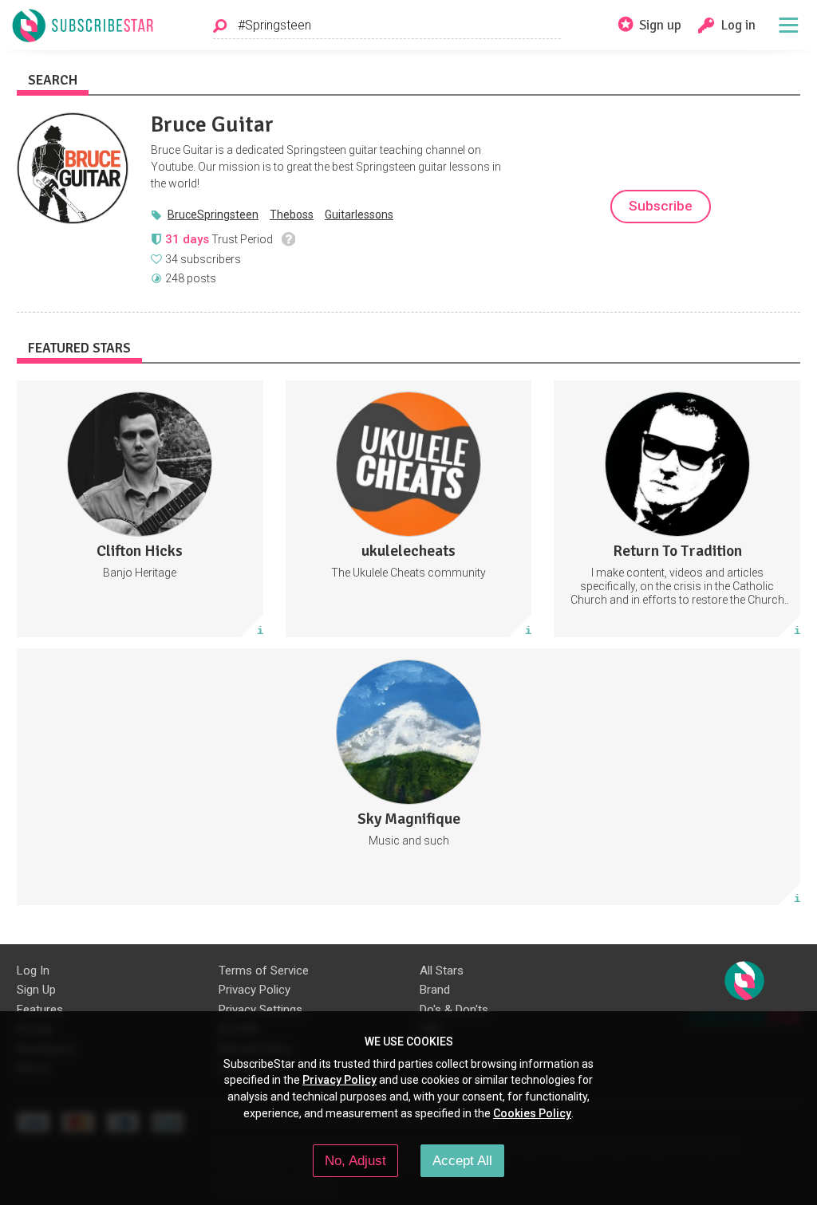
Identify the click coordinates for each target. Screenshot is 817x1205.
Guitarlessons (359, 214)
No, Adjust (355, 1160)
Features (40, 1009)
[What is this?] (288, 239)
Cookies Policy (532, 1113)
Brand (435, 990)
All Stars (442, 970)
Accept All (462, 1160)
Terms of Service (264, 970)
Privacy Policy (254, 990)
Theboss (292, 214)
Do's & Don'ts (454, 1009)
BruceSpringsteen (213, 214)
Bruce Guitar (212, 124)
